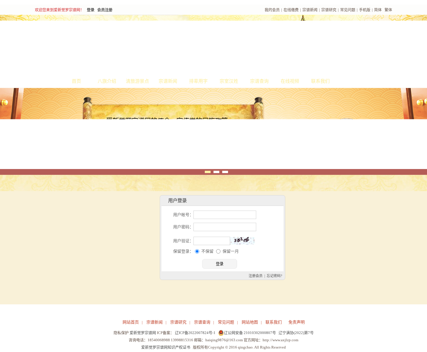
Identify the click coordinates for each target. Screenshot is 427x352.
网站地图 (250, 322)
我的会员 (272, 10)
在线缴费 (291, 10)
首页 (76, 81)
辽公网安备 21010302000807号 (250, 333)
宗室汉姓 (229, 81)
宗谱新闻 (309, 10)
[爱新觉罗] (141, 45)
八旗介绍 (107, 81)
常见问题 (347, 10)
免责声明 (296, 322)
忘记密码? (274, 276)
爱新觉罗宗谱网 (143, 333)
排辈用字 (198, 81)
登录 (90, 10)
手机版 (364, 10)
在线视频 (290, 81)
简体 (378, 10)
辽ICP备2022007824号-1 (195, 333)
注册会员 (256, 276)
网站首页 (131, 322)
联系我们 (320, 81)
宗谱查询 (259, 81)
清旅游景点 (137, 81)
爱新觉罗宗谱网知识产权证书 (165, 347)
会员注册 (104, 10)
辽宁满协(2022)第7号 (296, 333)
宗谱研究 (328, 10)
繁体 (388, 10)
